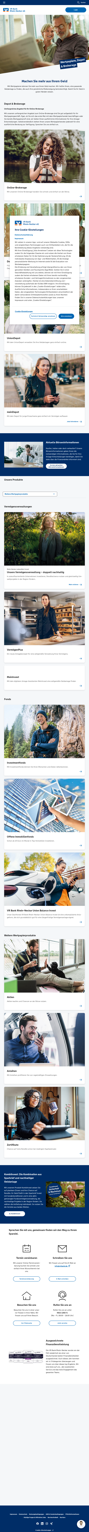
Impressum (13, 1514)
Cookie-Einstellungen (24, 311)
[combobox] (30, 493)
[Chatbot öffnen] (81, 1524)
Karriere (62, 1517)
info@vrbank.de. (61, 1266)
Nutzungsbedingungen (36, 1514)
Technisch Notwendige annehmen (43, 316)
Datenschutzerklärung (24, 235)
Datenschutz (23, 1514)
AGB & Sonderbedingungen (55, 1514)
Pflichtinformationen (72, 1514)
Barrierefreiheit (53, 1517)
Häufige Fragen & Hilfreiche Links (35, 1517)
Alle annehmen (66, 316)
